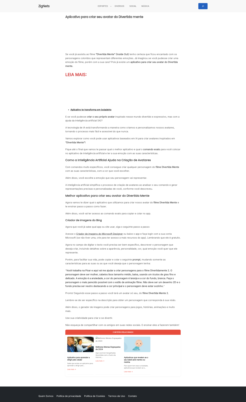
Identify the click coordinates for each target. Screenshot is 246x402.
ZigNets (44, 6)
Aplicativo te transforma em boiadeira (90, 109)
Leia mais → (71, 369)
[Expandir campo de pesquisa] (203, 6)
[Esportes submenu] (110, 6)
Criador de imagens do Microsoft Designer (99, 233)
